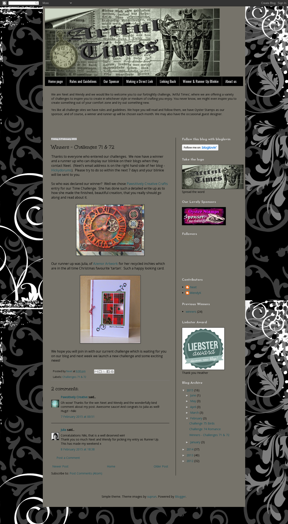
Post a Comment (68, 458)
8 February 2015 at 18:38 (78, 449)
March (195, 413)
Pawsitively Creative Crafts (147, 184)
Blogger (180, 496)
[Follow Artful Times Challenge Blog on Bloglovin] (200, 149)
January (195, 442)
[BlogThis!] (100, 371)
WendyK (195, 293)
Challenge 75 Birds (202, 423)
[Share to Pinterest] (112, 371)
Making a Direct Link (139, 81)
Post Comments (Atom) (86, 473)
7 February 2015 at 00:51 (78, 417)
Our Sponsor (111, 81)
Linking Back (168, 81)
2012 (190, 461)
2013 (190, 455)
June (193, 395)
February (196, 418)
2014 (190, 449)
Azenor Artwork (105, 263)
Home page (55, 81)
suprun (151, 496)
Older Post (161, 466)
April (193, 407)
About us (231, 81)
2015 (190, 390)
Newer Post (60, 466)
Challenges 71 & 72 (74, 377)
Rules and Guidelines (83, 81)
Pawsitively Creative (74, 397)
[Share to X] (104, 371)
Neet (193, 287)
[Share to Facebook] (108, 371)
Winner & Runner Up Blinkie (200, 81)
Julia (63, 430)
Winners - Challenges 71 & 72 (209, 435)
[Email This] (96, 371)
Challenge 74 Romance (205, 429)
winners (191, 312)
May (193, 401)
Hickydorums (61, 170)
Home (111, 466)
